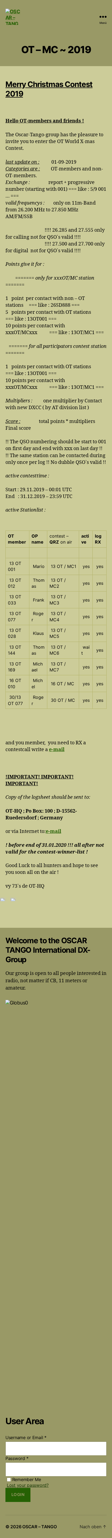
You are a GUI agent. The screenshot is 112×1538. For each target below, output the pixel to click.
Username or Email (25, 1437)
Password (16, 1458)
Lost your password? (28, 1485)
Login (18, 1494)
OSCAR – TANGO (39, 1526)
